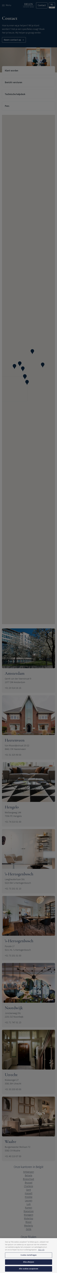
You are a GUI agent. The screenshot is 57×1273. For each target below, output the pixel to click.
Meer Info (41, 1250)
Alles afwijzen (28, 1262)
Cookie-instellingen (28, 1255)
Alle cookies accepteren (28, 1269)
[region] (28, 1255)
